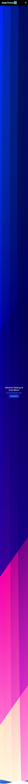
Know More (14, 396)
